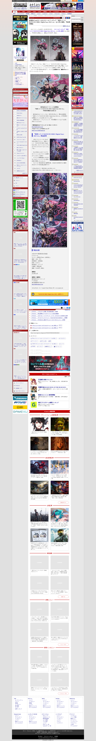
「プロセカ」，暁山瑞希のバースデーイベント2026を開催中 (45, 313)
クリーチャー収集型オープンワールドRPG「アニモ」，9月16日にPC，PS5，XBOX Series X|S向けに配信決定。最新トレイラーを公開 (59, 476)
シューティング (74, 721)
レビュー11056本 (17, 8)
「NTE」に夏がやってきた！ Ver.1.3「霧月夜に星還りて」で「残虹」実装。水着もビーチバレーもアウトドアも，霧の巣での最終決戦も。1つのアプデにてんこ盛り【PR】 (59, 524)
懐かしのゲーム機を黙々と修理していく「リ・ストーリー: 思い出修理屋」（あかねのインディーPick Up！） (59, 592)
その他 (72, 724)
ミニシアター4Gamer (20, 158)
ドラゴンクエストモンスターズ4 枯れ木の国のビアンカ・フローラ (78, 186)
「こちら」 (55, 732)
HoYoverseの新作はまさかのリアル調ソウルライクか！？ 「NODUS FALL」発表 (59, 452)
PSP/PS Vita (72, 698)
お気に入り (69, 0)
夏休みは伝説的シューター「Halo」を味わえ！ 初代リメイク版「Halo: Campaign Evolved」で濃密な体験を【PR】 (59, 544)
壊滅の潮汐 (76, 213)
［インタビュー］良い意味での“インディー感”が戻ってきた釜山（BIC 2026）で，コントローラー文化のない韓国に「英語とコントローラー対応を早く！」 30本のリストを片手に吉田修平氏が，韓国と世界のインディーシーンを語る (20, 361)
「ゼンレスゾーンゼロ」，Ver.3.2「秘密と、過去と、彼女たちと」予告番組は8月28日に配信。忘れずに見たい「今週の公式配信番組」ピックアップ (59, 572)
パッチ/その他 (18, 84)
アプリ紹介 (45, 721)
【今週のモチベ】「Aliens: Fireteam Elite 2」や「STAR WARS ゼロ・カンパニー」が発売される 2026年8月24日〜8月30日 (39, 592)
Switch (34, 11)
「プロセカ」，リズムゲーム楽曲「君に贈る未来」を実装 (44, 311)
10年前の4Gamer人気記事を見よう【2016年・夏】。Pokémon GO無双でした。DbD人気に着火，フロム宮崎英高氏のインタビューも (20, 261)
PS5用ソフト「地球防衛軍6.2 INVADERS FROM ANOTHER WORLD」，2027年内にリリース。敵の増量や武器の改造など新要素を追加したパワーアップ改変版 (78, 118)
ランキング (81, 0)
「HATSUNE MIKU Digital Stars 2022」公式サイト (51, 294)
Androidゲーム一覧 (47, 725)
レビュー (38, 13)
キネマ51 (18, 168)
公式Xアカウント (19, 0)
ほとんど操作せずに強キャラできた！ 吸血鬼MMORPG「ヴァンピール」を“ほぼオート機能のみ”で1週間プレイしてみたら (20, 295)
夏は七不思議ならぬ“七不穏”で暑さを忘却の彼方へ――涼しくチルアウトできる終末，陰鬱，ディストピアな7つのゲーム (20, 277)
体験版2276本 (24, 8)
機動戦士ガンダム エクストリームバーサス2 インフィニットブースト (78, 192)
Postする (64, 17)
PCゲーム (17, 190)
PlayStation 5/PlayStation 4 (20, 194)
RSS (13, 0)
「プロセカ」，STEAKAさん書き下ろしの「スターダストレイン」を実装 (48, 319)
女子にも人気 (43, 341)
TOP (15, 11)
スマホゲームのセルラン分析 (22, 129)
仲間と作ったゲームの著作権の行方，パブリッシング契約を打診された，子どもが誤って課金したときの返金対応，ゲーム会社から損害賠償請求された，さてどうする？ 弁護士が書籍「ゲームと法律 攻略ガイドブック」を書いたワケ (39, 546)
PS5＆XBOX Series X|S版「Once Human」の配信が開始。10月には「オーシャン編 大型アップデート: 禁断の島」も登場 (39, 476)
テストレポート (60, 717)
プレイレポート (46, 701)
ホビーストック (58, 346)
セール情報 (45, 720)
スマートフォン (45, 714)
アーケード (72, 714)
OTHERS (33, 346)
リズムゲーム (73, 723)
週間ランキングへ (80, 170)
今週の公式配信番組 (20, 120)
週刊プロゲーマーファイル (22, 117)
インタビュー (44, 13)
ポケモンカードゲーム (78, 177)
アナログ (67, 11)
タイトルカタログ (33, 707)
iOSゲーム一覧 (46, 724)
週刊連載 (27, 13)
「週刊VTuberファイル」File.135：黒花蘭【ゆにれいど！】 (38, 433)
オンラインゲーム (20, 13)
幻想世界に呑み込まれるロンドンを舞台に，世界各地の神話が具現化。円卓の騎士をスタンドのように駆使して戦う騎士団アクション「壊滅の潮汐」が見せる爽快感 (39, 639)
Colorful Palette (18, 64)
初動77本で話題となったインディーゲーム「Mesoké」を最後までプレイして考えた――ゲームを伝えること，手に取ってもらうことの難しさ (20, 327)
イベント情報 (73, 717)
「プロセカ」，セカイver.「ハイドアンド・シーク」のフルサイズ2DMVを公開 (49, 315)
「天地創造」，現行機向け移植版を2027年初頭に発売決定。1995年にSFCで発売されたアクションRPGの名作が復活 (78, 124)
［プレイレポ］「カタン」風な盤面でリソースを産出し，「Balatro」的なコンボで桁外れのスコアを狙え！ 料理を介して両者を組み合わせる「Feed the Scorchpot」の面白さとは (39, 618)
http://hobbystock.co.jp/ (37, 126)
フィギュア (40, 346)
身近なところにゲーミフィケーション (22, 166)
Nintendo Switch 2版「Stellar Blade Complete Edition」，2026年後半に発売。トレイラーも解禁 (78, 143)
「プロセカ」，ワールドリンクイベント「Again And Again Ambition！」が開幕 (49, 317)
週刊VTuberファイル (20, 122)
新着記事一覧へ (63, 502)
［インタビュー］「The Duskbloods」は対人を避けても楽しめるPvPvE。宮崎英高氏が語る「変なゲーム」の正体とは (59, 689)
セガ (16, 63)
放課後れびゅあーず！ (21, 170)
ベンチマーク (60, 723)
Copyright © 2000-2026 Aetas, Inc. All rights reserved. (48, 737)
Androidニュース (46, 717)
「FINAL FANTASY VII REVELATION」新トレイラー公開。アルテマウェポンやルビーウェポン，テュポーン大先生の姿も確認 (78, 112)
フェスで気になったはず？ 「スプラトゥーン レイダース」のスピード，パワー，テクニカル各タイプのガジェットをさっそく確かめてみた (20, 311)
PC (19, 11)
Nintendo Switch (17, 714)
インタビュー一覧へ (63, 693)
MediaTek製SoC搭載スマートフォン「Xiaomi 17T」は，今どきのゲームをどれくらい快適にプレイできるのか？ (59, 618)
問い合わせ (34, 0)
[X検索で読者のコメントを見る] (61, 18)
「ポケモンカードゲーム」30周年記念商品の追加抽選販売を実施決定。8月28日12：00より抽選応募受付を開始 (78, 167)
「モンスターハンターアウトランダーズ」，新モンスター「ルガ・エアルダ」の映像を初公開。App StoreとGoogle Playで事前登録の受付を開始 (39, 497)
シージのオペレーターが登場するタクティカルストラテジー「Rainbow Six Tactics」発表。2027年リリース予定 (39, 452)
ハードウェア (56, 11)
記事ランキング (18, 708)
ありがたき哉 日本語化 (21, 162)
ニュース (17, 77)
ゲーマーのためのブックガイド (22, 142)
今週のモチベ (19, 115)
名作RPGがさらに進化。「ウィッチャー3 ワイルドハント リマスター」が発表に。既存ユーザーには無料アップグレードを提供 (78, 155)
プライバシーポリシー (20, 382)
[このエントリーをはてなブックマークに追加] (69, 18)
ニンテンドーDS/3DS (32, 714)
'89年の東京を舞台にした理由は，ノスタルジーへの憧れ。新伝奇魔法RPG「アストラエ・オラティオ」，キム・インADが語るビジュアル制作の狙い (39, 666)
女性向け (45, 11)
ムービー (51, 13)
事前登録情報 (46, 718)
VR (50, 11)
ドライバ (17, 185)
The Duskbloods (76, 200)
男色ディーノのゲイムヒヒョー (22, 125)
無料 (50, 341)
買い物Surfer (19, 160)
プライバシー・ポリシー (48, 736)
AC (61, 11)
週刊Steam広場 (19, 134)
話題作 (14, 13)
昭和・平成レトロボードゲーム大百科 (22, 150)
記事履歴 (74, 0)
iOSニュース (45, 715)
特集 (16, 78)
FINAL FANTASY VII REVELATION (78, 204)
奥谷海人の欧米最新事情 (21, 110)
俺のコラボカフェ (20, 147)
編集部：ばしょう (66, 26)
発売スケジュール (33, 706)
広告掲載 (56, 736)
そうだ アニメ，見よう (21, 139)
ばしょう (48, 346)
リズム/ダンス (62, 338)
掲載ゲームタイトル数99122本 (20, 7)
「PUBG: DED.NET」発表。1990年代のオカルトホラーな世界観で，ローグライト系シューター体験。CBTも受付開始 (59, 433)
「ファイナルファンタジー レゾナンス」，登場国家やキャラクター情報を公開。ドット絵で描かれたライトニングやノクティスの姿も (78, 137)
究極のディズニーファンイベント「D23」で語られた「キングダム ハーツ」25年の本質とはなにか (20, 377)
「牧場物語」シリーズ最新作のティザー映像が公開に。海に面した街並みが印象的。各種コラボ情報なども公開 (78, 149)
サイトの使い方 (27, 0)
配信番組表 (70, 13)
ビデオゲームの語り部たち (22, 155)
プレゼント (64, 13)
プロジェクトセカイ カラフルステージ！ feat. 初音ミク (20, 58)
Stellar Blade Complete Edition (78, 218)
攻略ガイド (33, 13)
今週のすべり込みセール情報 (22, 132)
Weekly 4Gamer (19, 113)
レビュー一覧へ (63, 644)
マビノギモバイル (77, 196)
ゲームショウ (57, 13)
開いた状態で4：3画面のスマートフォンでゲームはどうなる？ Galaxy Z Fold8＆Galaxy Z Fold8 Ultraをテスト (59, 638)
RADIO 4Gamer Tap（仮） (21, 137)
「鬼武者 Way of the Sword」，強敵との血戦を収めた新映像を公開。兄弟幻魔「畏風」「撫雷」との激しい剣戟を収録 (59, 496)
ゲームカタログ (74, 725)
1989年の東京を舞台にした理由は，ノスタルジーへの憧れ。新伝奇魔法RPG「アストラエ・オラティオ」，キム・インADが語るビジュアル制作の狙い (20, 345)
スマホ (39, 11)
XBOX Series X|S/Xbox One (20, 192)
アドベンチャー (35, 341)
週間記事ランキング (19, 177)
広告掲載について (19, 388)
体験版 (16, 81)
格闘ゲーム (73, 718)
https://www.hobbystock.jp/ (38, 130)
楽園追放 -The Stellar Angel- (78, 209)
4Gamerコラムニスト (20, 153)
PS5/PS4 (29, 11)
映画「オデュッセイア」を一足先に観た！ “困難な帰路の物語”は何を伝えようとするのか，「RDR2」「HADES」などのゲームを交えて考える (20, 245)
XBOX (23, 11)
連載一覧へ (25, 173)
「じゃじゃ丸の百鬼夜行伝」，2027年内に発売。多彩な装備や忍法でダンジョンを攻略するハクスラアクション (78, 131)
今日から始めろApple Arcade (22, 145)
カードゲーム (73, 720)
